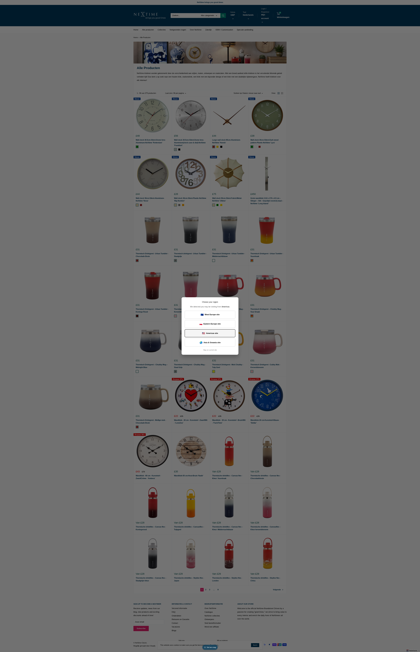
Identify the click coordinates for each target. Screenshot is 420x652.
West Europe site (210, 314)
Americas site (210, 333)
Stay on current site (210, 350)
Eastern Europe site (210, 324)
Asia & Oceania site (210, 342)
